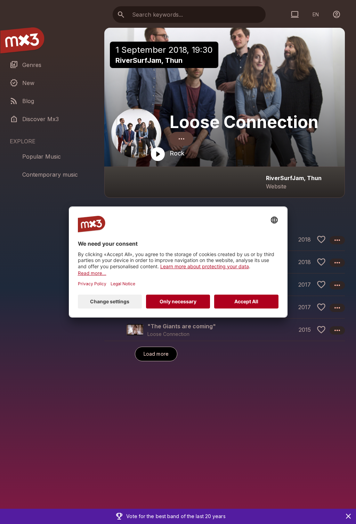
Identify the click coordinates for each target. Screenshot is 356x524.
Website (276, 186)
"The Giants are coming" (181, 326)
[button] (224, 329)
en (316, 14)
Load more (156, 354)
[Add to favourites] (321, 239)
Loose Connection (244, 122)
